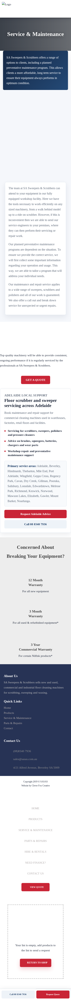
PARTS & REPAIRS (35, 841)
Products (9, 712)
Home (7, 707)
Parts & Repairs (13, 723)
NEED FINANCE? (35, 862)
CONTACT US (35, 873)
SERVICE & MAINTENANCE (36, 830)
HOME (35, 808)
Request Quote (53, 994)
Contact (8, 728)
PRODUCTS (35, 819)
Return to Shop (37, 962)
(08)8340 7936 (22, 751)
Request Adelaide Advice (35, 514)
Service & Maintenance (17, 718)
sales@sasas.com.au (25, 759)
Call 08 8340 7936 (35, 524)
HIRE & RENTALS (35, 851)
